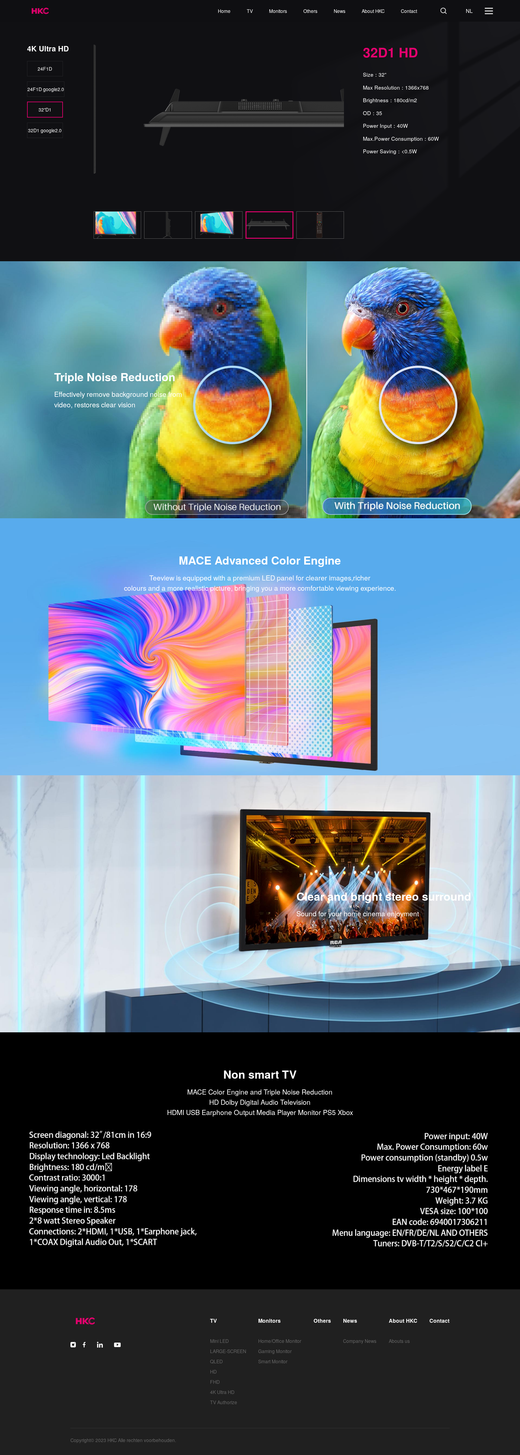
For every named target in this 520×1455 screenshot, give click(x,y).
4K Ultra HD (222, 1392)
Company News (359, 1340)
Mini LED (219, 1340)
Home (224, 11)
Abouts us (399, 1340)
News (339, 11)
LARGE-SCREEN (228, 1351)
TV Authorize (223, 1402)
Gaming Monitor (275, 1351)
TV (250, 11)
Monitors (278, 11)
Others (310, 11)
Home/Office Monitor (279, 1340)
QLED (216, 1361)
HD (213, 1371)
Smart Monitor (272, 1361)
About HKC (373, 11)
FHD (215, 1381)
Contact (409, 11)
